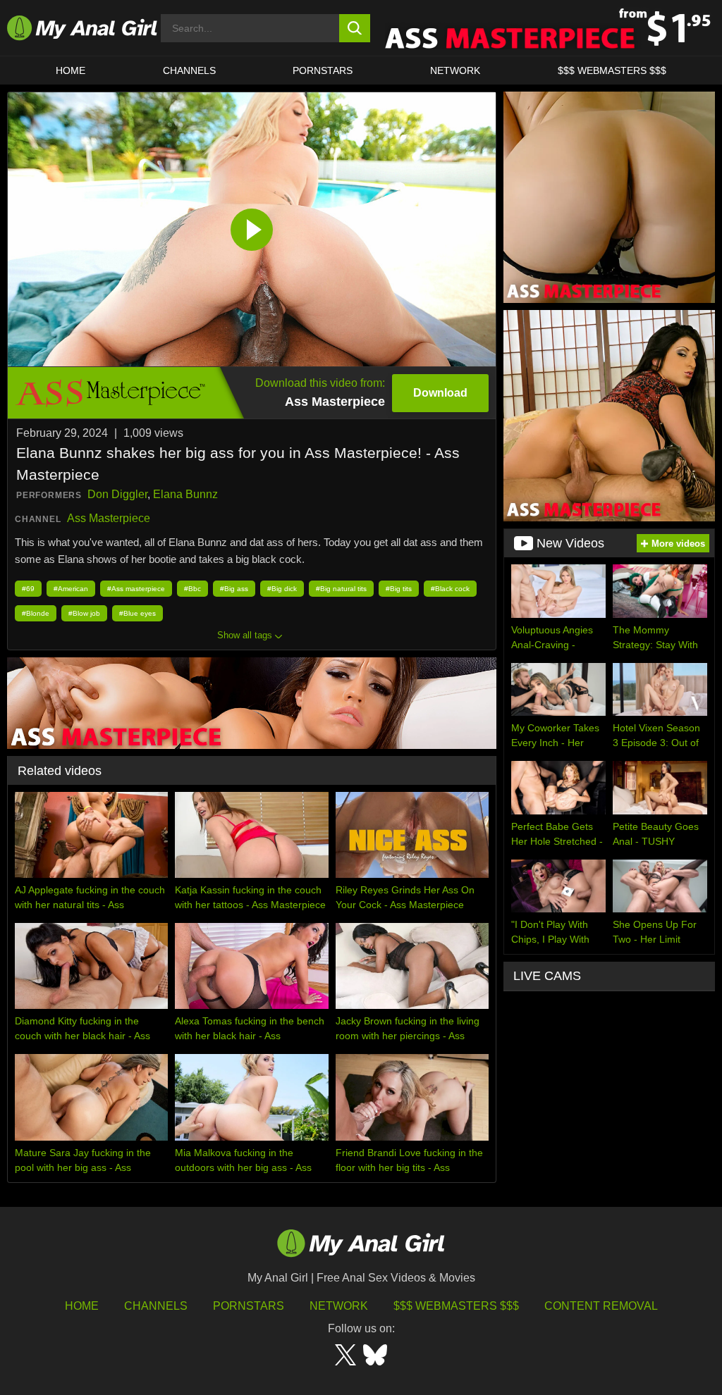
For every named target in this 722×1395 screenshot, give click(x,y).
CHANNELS (189, 70)
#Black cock (450, 589)
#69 (28, 589)
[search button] (355, 28)
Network (455, 70)
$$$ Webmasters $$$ (456, 1306)
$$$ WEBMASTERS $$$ (612, 70)
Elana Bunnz (185, 494)
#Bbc (192, 589)
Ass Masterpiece (108, 518)
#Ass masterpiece (136, 589)
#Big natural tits (341, 589)
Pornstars (323, 70)
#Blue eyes (137, 613)
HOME (70, 70)
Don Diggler (117, 494)
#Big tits (399, 589)
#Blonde (35, 613)
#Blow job (84, 613)
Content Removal (601, 1306)
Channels (156, 1306)
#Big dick (282, 589)
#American (71, 589)
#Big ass (234, 589)
